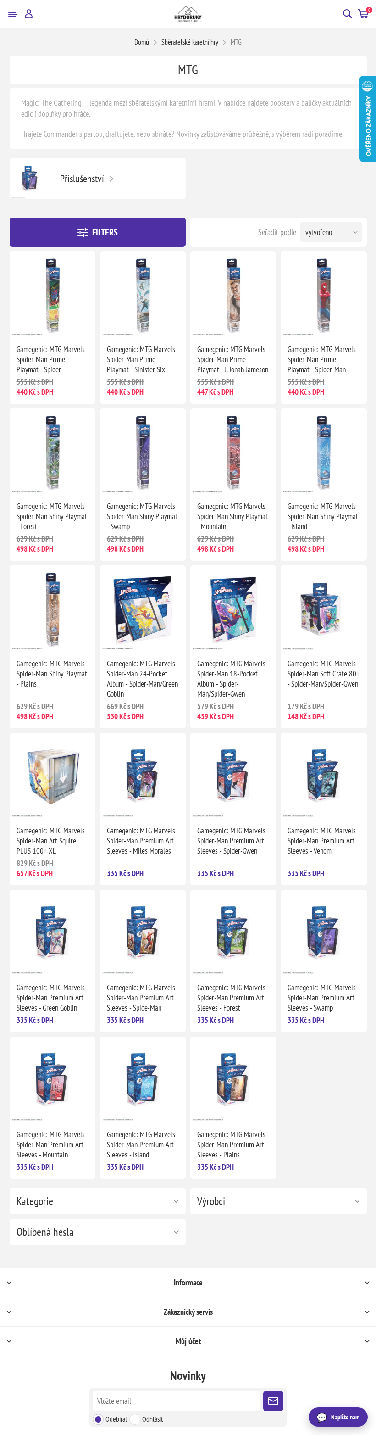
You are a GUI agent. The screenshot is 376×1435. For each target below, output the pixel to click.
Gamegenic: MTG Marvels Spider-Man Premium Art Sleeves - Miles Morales (141, 841)
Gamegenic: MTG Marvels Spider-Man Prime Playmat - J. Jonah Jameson (232, 359)
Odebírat (116, 1419)
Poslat (273, 1401)
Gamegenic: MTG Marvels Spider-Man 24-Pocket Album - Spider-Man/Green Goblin (142, 679)
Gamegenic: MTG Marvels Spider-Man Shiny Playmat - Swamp (142, 516)
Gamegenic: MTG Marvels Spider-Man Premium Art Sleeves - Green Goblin (51, 998)
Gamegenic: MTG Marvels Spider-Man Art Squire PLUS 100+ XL (51, 841)
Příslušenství (82, 178)
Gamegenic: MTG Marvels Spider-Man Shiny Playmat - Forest (52, 516)
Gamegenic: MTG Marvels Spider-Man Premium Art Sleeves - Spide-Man (141, 998)
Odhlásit (152, 1419)
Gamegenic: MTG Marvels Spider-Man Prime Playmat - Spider (51, 359)
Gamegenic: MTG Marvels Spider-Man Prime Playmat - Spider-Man (322, 359)
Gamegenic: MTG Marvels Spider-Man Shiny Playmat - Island (323, 516)
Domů (141, 41)
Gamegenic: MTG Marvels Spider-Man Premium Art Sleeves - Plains (231, 1144)
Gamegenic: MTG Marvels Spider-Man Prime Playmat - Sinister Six (141, 359)
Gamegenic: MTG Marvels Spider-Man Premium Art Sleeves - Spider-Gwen (231, 841)
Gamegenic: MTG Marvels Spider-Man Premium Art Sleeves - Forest (231, 998)
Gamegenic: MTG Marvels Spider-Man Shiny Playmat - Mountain (232, 516)
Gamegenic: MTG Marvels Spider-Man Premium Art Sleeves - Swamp (322, 998)
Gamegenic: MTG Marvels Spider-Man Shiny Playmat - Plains (52, 674)
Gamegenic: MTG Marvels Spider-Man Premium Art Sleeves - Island (141, 1144)
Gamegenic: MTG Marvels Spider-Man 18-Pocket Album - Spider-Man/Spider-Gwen (231, 679)
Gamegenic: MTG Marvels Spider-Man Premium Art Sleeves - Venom (322, 841)
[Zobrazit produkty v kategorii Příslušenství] (30, 178)
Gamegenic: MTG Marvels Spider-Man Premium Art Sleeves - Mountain (51, 1144)
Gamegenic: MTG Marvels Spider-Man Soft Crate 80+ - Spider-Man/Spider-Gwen (323, 674)
